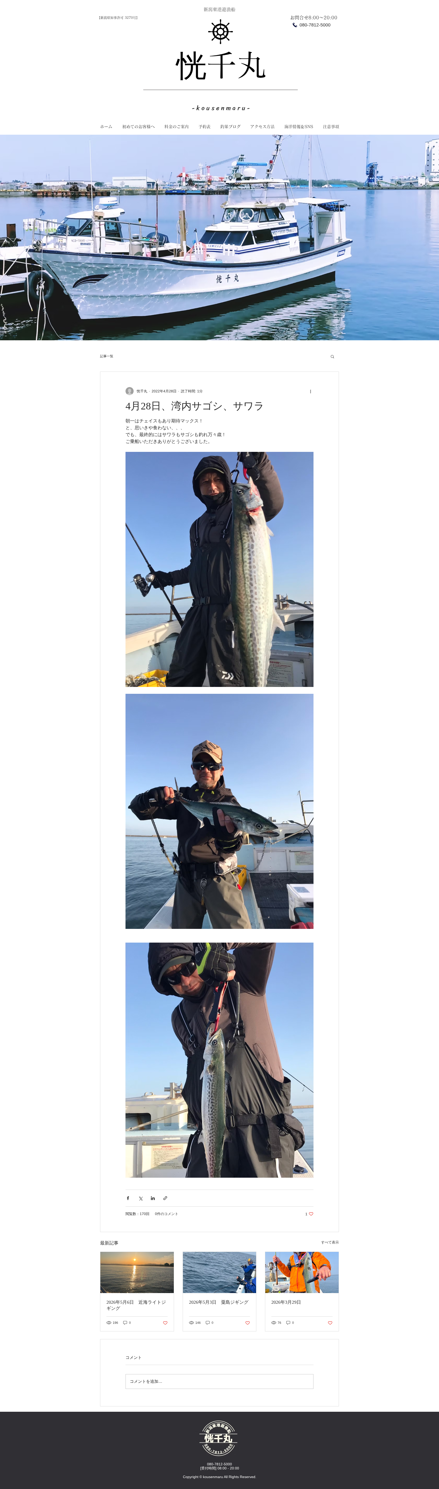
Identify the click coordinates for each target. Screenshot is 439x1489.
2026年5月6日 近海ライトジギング (136, 1305)
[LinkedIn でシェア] (152, 1198)
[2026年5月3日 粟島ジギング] (219, 1272)
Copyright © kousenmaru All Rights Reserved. (219, 1477)
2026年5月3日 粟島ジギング (218, 1302)
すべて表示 (330, 1242)
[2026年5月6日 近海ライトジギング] (137, 1272)
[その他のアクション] (310, 391)
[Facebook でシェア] (128, 1198)
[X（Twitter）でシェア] (140, 1198)
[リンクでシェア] (165, 1198)
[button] (332, 356)
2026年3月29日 (286, 1302)
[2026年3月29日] (302, 1272)
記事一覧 (106, 356)
